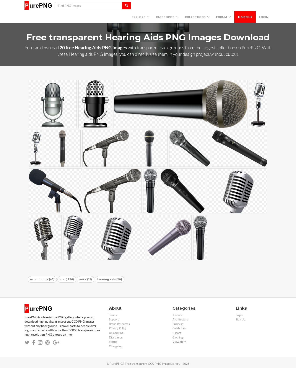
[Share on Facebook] (33, 342)
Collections (195, 17)
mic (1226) (67, 279)
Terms (113, 315)
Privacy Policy (117, 328)
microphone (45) (42, 279)
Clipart (176, 333)
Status (113, 341)
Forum (222, 17)
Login (263, 17)
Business (177, 324)
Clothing (177, 337)
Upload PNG (116, 333)
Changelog (115, 346)
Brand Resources (119, 324)
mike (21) (85, 279)
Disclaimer (115, 337)
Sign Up (246, 17)
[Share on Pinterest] (47, 342)
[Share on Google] (56, 342)
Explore (139, 17)
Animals (177, 315)
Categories (165, 17)
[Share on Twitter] (26, 342)
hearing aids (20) (109, 279)
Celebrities (179, 328)
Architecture (180, 319)
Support (114, 319)
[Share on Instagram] (40, 342)
